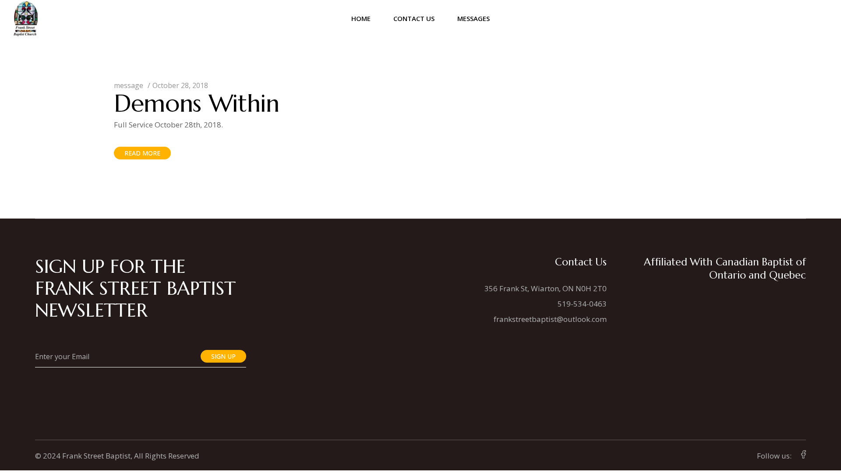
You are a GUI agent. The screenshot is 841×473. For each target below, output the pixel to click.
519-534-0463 (582, 304)
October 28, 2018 (180, 85)
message (128, 85)
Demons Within (196, 103)
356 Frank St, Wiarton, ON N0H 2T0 (545, 288)
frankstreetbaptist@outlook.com (550, 319)
